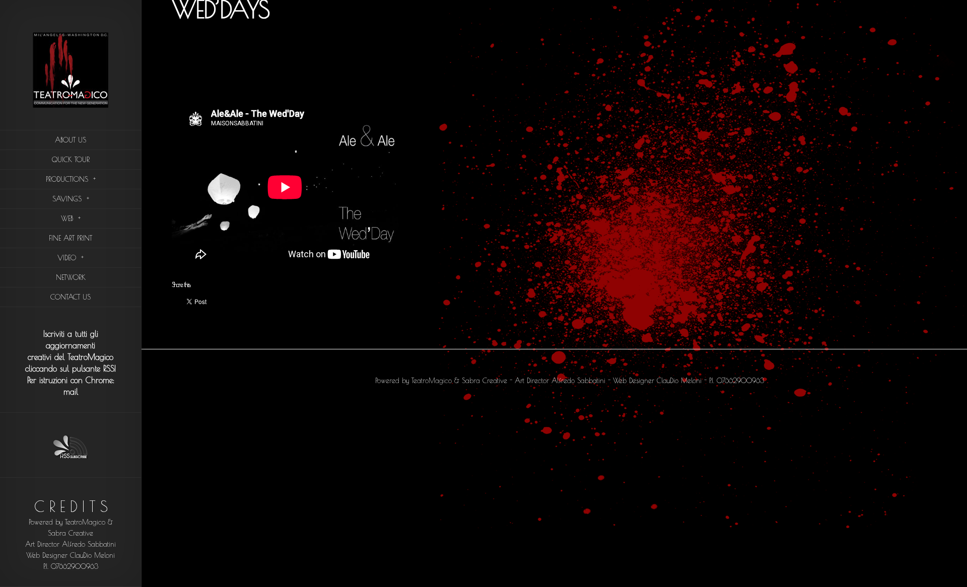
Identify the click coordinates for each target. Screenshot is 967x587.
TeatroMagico (85, 522)
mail (70, 391)
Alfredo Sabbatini (89, 544)
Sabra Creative (70, 533)
